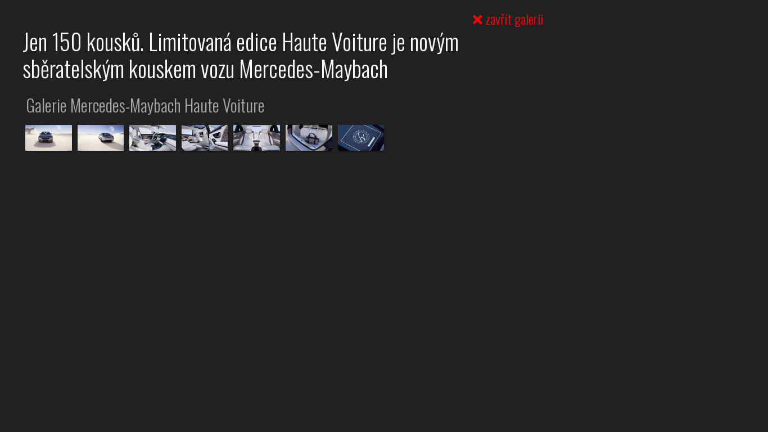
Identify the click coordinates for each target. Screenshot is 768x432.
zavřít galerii (512, 18)
